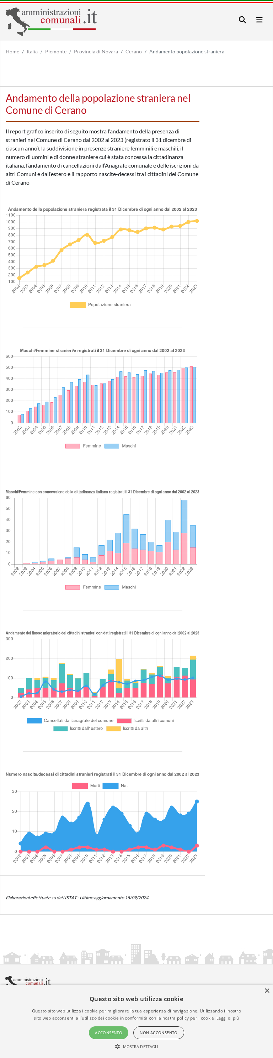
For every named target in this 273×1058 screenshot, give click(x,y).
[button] (137, 1046)
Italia (32, 51)
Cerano (133, 51)
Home (12, 51)
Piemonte (55, 51)
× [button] (266, 991)
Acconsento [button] (108, 1032)
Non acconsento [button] (159, 1032)
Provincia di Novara (96, 51)
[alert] (136, 1021)
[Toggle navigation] (242, 19)
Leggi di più (227, 1018)
